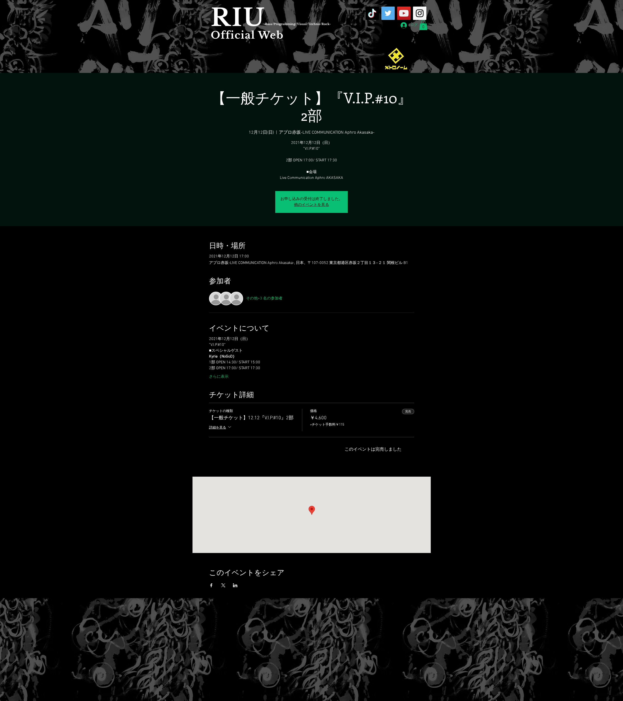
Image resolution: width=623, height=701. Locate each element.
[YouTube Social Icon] (404, 13)
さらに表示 (219, 376)
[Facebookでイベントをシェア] (211, 585)
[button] (423, 25)
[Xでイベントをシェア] (223, 585)
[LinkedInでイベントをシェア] (235, 585)
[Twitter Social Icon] (388, 13)
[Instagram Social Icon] (419, 13)
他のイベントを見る (311, 204)
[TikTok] (372, 13)
